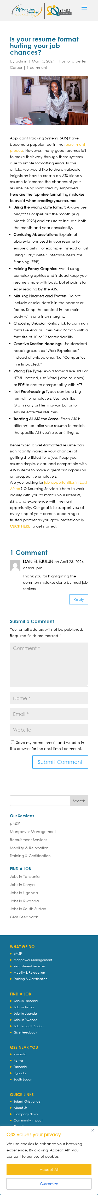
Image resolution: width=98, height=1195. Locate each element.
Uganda (20, 1073)
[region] (49, 1160)
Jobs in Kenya (22, 884)
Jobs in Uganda (24, 892)
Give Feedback (24, 916)
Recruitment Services (28, 839)
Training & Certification (30, 855)
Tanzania (20, 1066)
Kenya (18, 1060)
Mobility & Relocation (29, 847)
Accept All (49, 1169)
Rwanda (20, 1054)
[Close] (92, 1130)
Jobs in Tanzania (25, 876)
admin (21, 61)
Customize (49, 1183)
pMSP (15, 823)
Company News (26, 1114)
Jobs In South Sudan (28, 908)
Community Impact (28, 1120)
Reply (78, 599)
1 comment (37, 67)
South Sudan (23, 1079)
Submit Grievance (27, 1101)
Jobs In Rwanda (24, 900)
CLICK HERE (20, 526)
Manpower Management (33, 831)
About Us (20, 1107)
